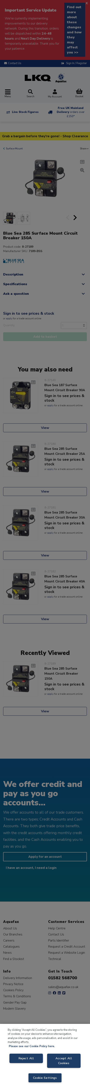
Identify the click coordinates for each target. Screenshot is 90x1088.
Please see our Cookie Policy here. (32, 1046)
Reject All (26, 1058)
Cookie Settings (45, 1078)
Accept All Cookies (63, 1060)
